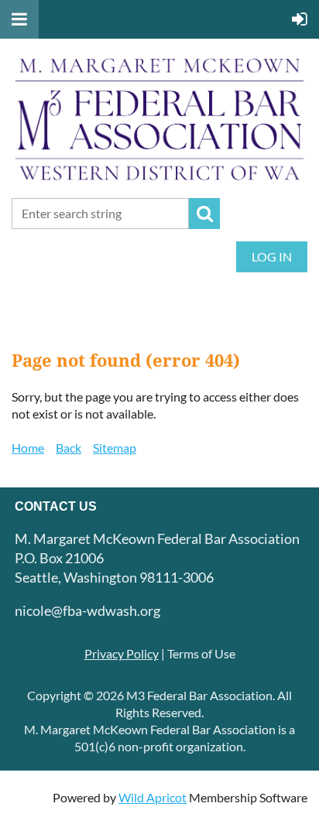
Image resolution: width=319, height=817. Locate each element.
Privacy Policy (121, 653)
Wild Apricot (152, 797)
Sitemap (114, 447)
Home (28, 447)
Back (68, 447)
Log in (272, 256)
